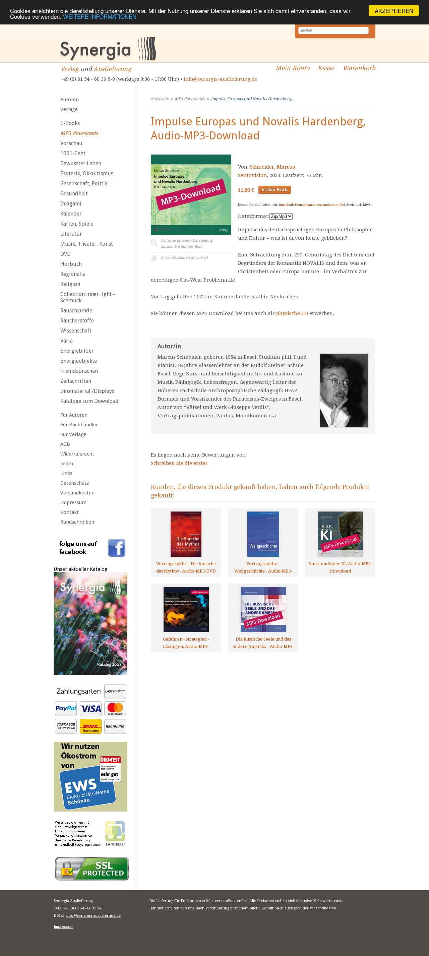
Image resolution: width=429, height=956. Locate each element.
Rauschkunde (76, 310)
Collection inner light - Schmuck (87, 297)
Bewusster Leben (80, 163)
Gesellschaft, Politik (84, 183)
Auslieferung (112, 68)
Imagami (70, 203)
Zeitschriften (75, 381)
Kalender (71, 214)
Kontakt (69, 512)
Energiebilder (77, 351)
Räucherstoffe (77, 320)
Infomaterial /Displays (87, 391)
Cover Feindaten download (184, 257)
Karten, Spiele (77, 224)
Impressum (73, 502)
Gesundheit (74, 193)
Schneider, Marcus (272, 167)
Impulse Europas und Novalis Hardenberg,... (253, 99)
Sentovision (252, 175)
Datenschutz (74, 483)
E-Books (70, 123)
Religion (70, 284)
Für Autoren (73, 415)
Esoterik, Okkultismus (86, 173)
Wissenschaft (75, 330)
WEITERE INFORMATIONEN (99, 16)
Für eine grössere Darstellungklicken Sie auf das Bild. (186, 243)
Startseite (160, 99)
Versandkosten (77, 493)
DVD (65, 254)
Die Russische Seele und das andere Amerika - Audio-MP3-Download (263, 643)
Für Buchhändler (79, 425)
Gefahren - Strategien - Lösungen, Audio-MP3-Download (186, 643)
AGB (65, 444)
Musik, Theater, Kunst (86, 244)
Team (66, 464)
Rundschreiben (77, 522)
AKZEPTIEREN (394, 10)
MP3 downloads (79, 133)
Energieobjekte (78, 361)
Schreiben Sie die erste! (179, 463)
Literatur (71, 234)
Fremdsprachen (79, 371)
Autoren (69, 100)
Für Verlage (73, 434)
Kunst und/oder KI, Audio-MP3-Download (340, 567)
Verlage (69, 109)
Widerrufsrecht (77, 454)
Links (66, 473)
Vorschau (71, 143)
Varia (66, 341)
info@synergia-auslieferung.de (220, 79)
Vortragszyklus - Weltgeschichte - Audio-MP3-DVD (263, 567)
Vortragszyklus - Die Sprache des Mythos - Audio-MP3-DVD (186, 567)
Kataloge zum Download (89, 401)
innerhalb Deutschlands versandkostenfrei (312, 204)
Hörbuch (71, 264)
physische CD (292, 313)
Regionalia (72, 274)
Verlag (69, 68)
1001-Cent (72, 153)
